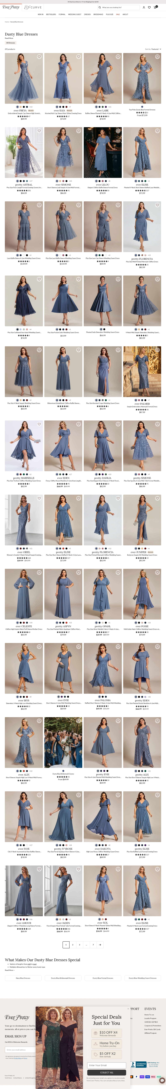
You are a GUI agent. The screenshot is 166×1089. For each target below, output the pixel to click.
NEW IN (40, 14)
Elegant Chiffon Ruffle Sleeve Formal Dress (103, 187)
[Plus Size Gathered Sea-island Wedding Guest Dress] (24, 301)
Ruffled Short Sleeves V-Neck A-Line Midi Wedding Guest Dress (103, 703)
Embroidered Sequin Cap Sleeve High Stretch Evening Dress (24, 113)
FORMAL (62, 14)
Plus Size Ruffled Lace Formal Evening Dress (142, 852)
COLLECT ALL (106, 1072)
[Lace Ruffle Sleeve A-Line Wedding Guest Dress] (24, 226)
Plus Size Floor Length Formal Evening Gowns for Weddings (24, 188)
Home (7, 22)
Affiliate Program (150, 1033)
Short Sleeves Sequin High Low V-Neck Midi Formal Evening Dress (24, 778)
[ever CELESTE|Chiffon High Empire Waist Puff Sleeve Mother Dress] (24, 594)
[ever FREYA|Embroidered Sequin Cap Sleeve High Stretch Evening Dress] (24, 78)
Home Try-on (149, 1015)
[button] (39, 56)
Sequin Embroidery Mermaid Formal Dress (142, 407)
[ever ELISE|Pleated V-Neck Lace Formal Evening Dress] (142, 891)
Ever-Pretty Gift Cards (152, 1029)
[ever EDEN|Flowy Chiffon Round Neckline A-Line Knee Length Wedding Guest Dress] (63, 445)
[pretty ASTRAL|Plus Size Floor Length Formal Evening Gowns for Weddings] (24, 152)
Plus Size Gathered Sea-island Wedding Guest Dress (24, 332)
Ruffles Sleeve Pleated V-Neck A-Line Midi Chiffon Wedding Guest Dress (102, 113)
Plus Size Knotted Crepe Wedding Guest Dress (102, 403)
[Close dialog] (128, 1009)
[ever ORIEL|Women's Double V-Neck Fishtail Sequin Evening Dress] (24, 520)
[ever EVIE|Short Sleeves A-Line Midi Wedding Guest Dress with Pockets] (63, 668)
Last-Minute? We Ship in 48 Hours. (83, 2)
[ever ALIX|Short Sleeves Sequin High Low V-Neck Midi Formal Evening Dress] (24, 742)
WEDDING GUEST (74, 14)
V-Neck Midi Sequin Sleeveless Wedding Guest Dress (142, 332)
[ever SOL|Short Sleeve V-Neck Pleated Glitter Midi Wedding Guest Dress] (103, 891)
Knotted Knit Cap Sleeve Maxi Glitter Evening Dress (63, 113)
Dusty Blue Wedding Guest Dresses (143, 978)
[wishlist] (149, 7)
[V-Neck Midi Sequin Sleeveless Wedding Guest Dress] (142, 301)
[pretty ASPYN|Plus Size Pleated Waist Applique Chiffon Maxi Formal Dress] (63, 594)
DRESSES (87, 14)
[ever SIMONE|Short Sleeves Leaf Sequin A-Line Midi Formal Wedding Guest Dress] (63, 152)
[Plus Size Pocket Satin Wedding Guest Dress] (63, 301)
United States (17, 1078)
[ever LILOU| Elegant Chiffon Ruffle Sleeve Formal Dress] (103, 152)
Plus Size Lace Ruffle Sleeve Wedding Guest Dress (63, 258)
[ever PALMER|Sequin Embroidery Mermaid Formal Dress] (142, 371)
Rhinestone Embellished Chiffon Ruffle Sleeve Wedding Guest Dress (63, 403)
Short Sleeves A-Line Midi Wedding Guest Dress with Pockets (63, 703)
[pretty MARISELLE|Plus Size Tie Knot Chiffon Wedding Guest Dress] (24, 445)
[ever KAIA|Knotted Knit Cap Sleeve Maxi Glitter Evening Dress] (63, 78)
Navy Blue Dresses (23, 978)
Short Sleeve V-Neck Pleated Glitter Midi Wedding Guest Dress (102, 926)
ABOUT (125, 14)
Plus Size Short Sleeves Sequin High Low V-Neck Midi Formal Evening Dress (142, 778)
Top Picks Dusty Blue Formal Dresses (142, 110)
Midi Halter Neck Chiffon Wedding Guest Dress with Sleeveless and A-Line (142, 629)
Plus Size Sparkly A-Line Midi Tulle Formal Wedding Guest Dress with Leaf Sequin (142, 481)
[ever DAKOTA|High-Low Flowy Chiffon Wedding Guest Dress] (103, 816)
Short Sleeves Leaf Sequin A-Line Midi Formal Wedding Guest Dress (63, 188)
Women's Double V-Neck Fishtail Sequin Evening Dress (24, 555)
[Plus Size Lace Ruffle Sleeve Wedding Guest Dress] (63, 226)
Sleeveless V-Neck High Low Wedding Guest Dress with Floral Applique (24, 703)
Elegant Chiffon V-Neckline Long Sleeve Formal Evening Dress (24, 926)
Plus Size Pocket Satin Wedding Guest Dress (63, 332)
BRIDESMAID (98, 14)
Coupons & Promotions (152, 1026)
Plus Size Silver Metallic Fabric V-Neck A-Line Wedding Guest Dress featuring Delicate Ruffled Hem (103, 629)
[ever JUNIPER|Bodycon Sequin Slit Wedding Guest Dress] (142, 520)
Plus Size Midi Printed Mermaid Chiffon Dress (142, 262)
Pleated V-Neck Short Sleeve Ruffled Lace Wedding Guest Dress (142, 188)
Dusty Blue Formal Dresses (103, 978)
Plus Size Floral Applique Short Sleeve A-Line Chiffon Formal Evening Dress (63, 852)
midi (29, 964)
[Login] (144, 7)
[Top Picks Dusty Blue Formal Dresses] (142, 78)
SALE (118, 14)
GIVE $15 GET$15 (151, 1022)
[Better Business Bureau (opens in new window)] (145, 1064)
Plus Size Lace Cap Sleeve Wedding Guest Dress (103, 258)
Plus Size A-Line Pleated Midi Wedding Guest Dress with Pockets (103, 777)
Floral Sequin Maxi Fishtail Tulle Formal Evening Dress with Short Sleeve (63, 926)
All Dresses (10, 43)
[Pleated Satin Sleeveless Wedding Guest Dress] (103, 301)
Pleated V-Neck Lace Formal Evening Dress (142, 926)
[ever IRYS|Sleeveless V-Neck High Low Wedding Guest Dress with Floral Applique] (24, 668)
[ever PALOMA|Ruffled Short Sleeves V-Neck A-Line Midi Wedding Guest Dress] (103, 668)
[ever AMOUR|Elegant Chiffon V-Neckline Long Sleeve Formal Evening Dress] (24, 891)
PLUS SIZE (109, 14)
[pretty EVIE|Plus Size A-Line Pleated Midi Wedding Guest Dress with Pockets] (103, 742)
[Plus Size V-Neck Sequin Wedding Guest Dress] (24, 371)
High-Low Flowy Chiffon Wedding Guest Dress (102, 852)
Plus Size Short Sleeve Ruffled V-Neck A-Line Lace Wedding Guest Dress (63, 555)
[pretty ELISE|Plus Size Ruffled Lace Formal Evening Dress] (142, 816)
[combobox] (120, 7)
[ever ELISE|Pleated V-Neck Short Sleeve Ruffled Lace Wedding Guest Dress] (142, 152)
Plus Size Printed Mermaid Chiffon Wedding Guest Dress (102, 555)
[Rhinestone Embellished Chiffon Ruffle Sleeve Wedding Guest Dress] (63, 371)
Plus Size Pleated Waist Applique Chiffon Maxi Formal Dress (63, 629)
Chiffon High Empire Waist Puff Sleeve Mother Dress (23, 629)
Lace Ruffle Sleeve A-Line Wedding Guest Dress (23, 258)
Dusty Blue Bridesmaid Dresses (63, 978)
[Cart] (155, 7)
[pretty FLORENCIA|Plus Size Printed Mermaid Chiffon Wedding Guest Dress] (103, 520)
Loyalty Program (150, 1018)
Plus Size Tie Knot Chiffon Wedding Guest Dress (24, 481)
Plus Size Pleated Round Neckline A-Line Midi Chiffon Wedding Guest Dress (142, 703)
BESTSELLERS (51, 14)
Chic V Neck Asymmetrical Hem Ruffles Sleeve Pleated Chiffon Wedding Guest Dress (24, 852)
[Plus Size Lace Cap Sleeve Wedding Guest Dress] (103, 226)
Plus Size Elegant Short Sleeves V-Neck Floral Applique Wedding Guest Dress (102, 481)
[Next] (100, 944)
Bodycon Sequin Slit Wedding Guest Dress (142, 555)
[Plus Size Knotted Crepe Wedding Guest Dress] (103, 371)
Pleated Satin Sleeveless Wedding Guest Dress (102, 332)
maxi (34, 964)
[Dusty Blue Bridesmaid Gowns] (63, 742)
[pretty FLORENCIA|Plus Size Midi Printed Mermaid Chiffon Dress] (142, 226)
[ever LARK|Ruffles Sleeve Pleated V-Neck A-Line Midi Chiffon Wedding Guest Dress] (103, 78)
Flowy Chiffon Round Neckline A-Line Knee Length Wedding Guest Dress (63, 481)
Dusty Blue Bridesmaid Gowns (63, 774)
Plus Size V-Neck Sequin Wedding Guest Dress (24, 403)
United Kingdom (30, 1078)
